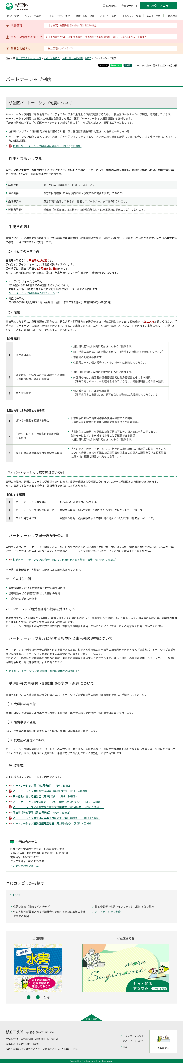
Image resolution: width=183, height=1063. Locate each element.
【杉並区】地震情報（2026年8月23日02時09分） (73, 25)
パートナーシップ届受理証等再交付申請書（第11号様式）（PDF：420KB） (56, 818)
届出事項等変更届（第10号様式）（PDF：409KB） (42, 812)
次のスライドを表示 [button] (38, 997)
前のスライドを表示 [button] (28, 997)
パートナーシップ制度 (108, 912)
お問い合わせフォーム (26, 866)
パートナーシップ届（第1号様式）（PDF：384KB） (43, 785)
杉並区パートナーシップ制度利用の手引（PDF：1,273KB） (47, 146)
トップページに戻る (133, 1035)
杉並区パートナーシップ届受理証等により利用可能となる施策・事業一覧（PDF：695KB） (65, 560)
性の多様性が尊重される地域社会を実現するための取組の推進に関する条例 (49, 914)
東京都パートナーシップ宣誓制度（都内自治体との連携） (42, 671)
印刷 (128, 65)
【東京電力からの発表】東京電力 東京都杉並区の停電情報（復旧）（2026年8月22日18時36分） (99, 36)
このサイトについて (133, 1041)
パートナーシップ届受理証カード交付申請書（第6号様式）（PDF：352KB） (57, 802)
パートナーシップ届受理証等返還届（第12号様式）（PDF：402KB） (53, 823)
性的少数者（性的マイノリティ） (32, 906)
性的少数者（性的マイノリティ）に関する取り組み (124, 906)
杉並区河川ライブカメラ (60, 48)
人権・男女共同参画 (72, 58)
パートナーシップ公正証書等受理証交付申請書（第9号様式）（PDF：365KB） (58, 807)
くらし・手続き (52, 58)
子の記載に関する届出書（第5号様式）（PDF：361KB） (45, 796)
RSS (125, 1046)
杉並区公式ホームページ (28, 58)
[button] (110, 5)
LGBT (88, 58)
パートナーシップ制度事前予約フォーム (32, 293)
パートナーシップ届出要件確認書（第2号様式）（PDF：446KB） (50, 791)
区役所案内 (163, 1047)
